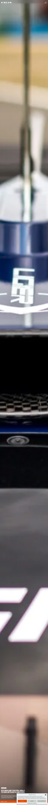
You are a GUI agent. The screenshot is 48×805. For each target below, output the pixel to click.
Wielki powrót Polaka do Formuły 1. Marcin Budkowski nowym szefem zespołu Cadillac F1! (13, 791)
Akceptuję (22, 801)
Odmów (31, 801)
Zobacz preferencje (42, 801)
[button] (45, 794)
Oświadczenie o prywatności (32, 803)
